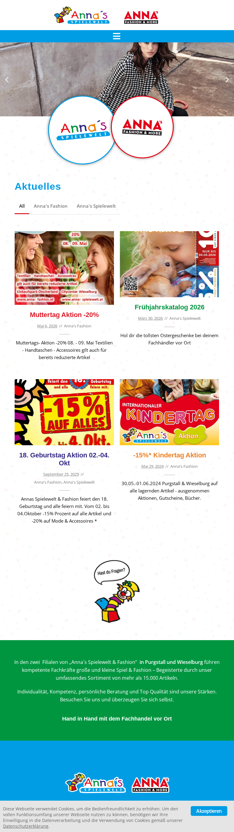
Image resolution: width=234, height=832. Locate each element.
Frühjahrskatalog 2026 (169, 307)
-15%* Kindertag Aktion (169, 455)
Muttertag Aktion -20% (64, 315)
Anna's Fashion (51, 206)
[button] (7, 79)
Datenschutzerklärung (25, 826)
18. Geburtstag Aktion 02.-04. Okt (64, 459)
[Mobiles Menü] (117, 36)
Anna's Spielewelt (96, 206)
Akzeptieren (209, 811)
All (22, 206)
